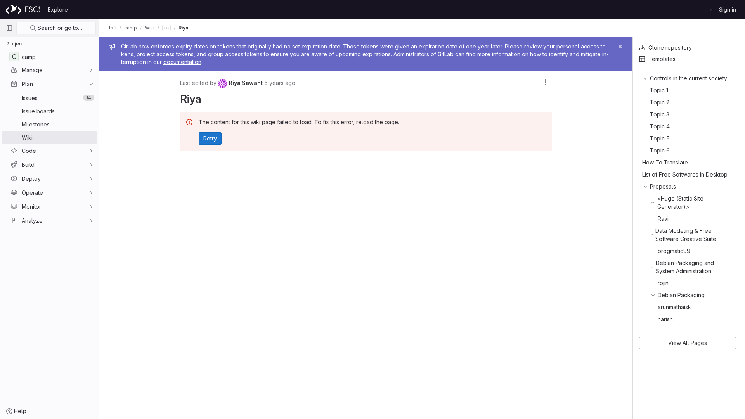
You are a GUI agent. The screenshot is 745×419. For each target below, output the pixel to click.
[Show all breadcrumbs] (166, 28)
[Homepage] (23, 9)
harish (665, 319)
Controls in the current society (688, 78)
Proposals (663, 186)
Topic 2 (659, 102)
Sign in (727, 9)
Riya (183, 28)
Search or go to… (59, 27)
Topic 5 (660, 138)
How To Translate (665, 162)
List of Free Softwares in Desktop (685, 174)
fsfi (112, 28)
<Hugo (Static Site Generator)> (680, 202)
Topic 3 (659, 114)
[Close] (620, 46)
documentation (182, 62)
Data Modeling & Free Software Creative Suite (685, 234)
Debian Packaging (681, 295)
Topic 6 (660, 150)
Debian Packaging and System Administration (685, 267)
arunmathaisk (674, 307)
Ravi (663, 218)
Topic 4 (660, 126)
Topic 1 (659, 90)
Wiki (149, 28)
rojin (663, 283)
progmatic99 (674, 251)
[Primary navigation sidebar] (9, 28)
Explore (58, 9)
